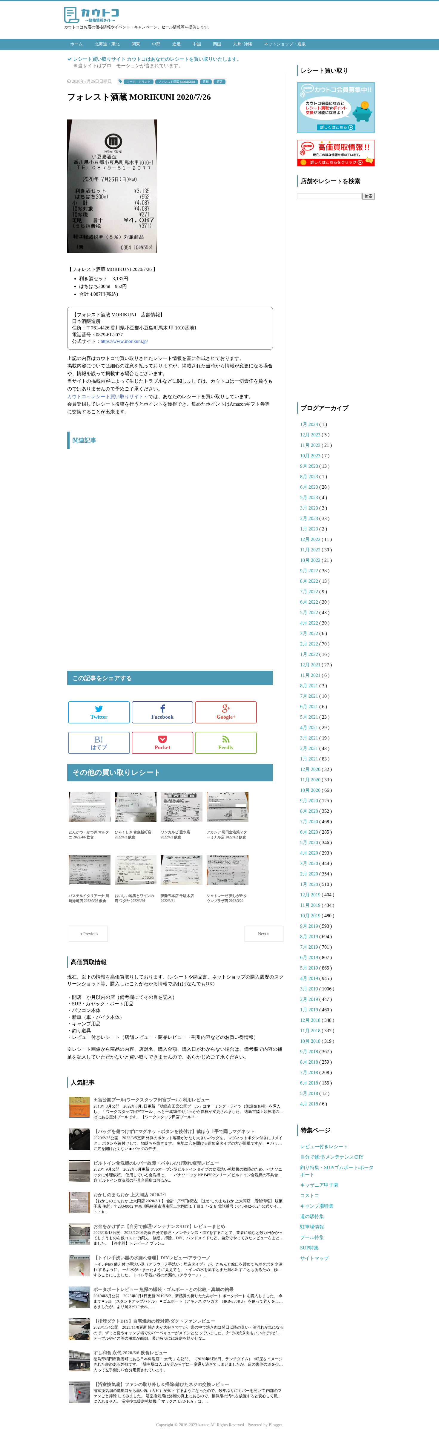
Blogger (275, 1425)
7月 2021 (309, 696)
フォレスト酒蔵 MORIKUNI (176, 81)
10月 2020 (311, 790)
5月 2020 (309, 842)
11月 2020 (311, 779)
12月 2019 (311, 894)
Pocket (162, 747)
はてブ (99, 742)
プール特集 (312, 1237)
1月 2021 (309, 758)
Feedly (226, 747)
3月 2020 (309, 863)
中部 (156, 44)
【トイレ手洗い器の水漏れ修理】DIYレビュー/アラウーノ (152, 1257)
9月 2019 (309, 926)
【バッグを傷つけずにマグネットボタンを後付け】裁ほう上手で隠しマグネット (174, 1131)
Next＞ (264, 934)
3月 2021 (309, 737)
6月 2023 (309, 487)
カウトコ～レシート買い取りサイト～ (107, 396)
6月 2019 (309, 957)
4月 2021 (309, 727)
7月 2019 (309, 947)
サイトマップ (314, 1258)
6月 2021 (309, 706)
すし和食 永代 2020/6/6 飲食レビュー (130, 1352)
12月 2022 (311, 539)
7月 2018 (309, 1072)
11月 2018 (311, 1030)
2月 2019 (309, 999)
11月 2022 (311, 549)
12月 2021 (311, 664)
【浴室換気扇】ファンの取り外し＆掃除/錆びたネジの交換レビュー (161, 1384)
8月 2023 (309, 476)
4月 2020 (309, 852)
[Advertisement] (170, 516)
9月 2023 (309, 466)
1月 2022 (309, 654)
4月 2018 (309, 1103)
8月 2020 (309, 811)
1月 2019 (309, 1009)
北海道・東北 (107, 44)
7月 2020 (309, 821)
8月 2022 (309, 581)
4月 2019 (309, 978)
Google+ (226, 717)
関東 (136, 44)
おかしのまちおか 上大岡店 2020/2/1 (129, 1194)
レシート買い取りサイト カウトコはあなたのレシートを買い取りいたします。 (157, 59)
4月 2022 (309, 622)
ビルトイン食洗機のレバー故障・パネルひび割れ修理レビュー (156, 1163)
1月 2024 (309, 424)
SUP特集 (309, 1247)
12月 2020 (311, 769)
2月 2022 (309, 643)
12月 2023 (311, 434)
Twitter (99, 717)
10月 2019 (311, 915)
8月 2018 (309, 1062)
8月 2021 (309, 685)
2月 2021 (309, 748)
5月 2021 (309, 717)
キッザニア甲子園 (319, 1185)
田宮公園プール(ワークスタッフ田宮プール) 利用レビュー (151, 1099)
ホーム (76, 44)
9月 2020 (309, 800)
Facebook (162, 717)
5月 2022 (309, 612)
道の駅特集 (312, 1216)
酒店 (219, 81)
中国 (197, 44)
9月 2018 (309, 1051)
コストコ (309, 1195)
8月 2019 (309, 936)
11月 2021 (311, 675)
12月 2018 (311, 1020)
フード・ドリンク (139, 81)
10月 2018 (311, 1041)
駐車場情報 (312, 1226)
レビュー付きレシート (324, 1146)
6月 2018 (309, 1082)
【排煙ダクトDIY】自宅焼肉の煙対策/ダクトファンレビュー (154, 1321)
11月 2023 (311, 445)
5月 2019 (309, 967)
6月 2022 (309, 602)
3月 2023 (309, 507)
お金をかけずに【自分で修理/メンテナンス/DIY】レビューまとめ (159, 1226)
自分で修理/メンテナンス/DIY (332, 1157)
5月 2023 (309, 497)
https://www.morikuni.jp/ (124, 341)
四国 (217, 44)
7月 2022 (309, 591)
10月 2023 (311, 455)
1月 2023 (309, 528)
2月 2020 (309, 873)
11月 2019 (311, 905)
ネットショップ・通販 (285, 44)
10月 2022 (311, 560)
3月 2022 (309, 633)
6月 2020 (309, 832)
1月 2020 (309, 884)
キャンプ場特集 (317, 1206)
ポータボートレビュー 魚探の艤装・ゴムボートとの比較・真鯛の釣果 (163, 1289)
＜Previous (88, 934)
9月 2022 (309, 570)
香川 (206, 81)
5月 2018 (309, 1093)
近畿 (176, 44)
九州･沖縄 (242, 44)
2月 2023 (309, 518)
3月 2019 (309, 988)
